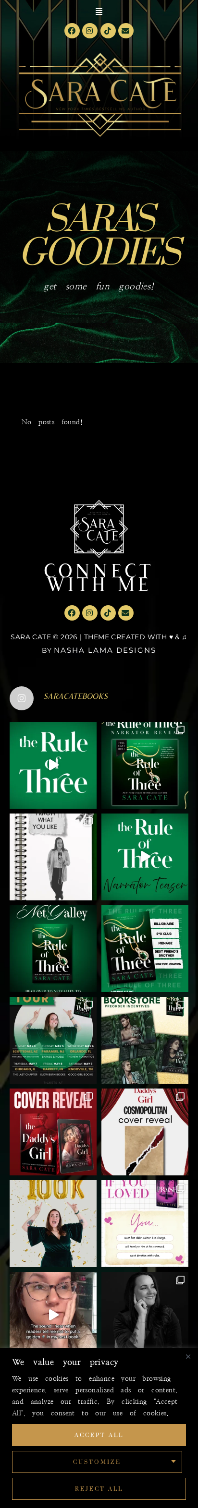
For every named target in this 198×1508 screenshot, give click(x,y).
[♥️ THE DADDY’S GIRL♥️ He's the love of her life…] (53, 1132)
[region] (99, 1428)
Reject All (99, 1488)
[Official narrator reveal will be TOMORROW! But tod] (144, 857)
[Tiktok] (108, 30)
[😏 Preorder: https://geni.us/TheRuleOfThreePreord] (53, 765)
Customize (97, 1461)
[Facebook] (72, 30)
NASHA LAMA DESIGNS (105, 650)
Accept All (99, 1434)
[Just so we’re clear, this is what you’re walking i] (144, 948)
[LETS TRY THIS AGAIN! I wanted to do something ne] (144, 1040)
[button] (99, 11)
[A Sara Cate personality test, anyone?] (144, 1223)
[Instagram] (90, 30)
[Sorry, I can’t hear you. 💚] (53, 1315)
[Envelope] (126, 30)
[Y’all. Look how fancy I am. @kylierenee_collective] (144, 1315)
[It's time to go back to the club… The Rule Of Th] (53, 948)
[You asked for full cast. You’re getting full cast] (144, 765)
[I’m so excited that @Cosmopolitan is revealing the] (144, 1132)
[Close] (188, 1356)
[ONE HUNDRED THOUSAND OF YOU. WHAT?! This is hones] (53, 1223)
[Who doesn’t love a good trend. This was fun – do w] (53, 857)
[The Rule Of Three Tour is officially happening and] (53, 1040)
